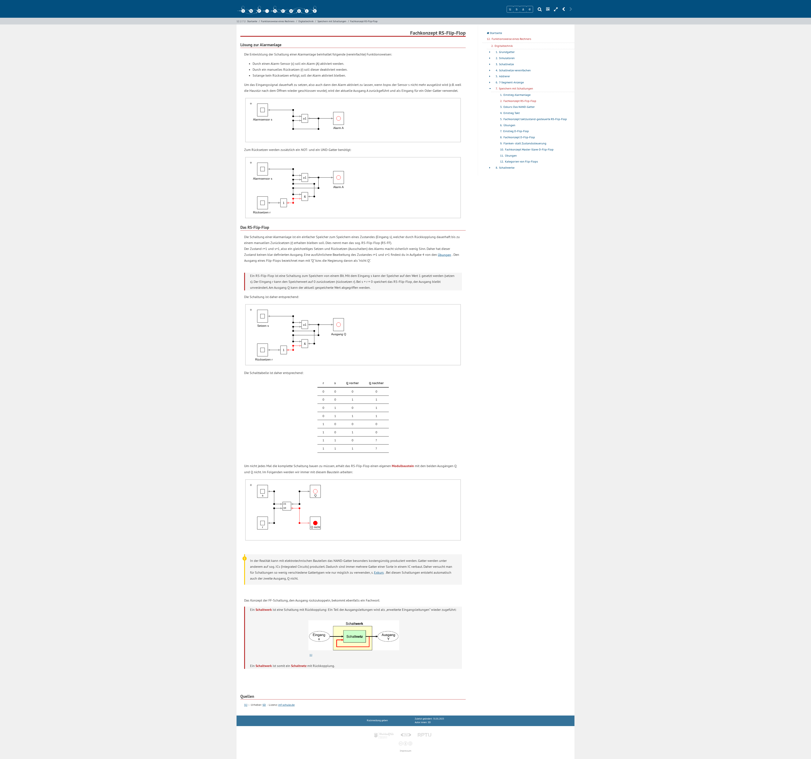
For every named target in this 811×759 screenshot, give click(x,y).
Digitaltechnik (306, 21)
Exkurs (379, 572)
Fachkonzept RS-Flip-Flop (363, 21)
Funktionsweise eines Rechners (277, 21)
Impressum (405, 751)
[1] (311, 654)
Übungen (444, 254)
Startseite (252, 21)
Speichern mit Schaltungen (331, 21)
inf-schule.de (286, 704)
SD (264, 704)
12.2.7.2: (241, 21)
